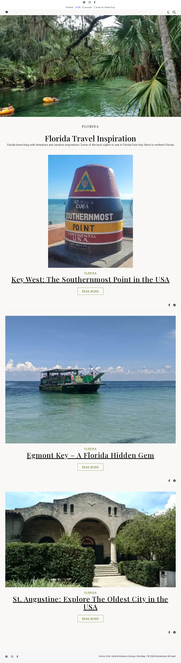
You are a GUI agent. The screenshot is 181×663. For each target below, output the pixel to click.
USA (78, 7)
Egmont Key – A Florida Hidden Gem (90, 455)
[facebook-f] (94, 2)
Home (69, 7)
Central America (104, 7)
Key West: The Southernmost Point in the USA (90, 279)
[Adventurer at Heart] (90, 66)
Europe (87, 7)
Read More (90, 291)
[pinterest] (84, 2)
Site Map (140, 656)
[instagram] (90, 2)
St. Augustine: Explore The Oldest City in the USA (90, 602)
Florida (90, 273)
